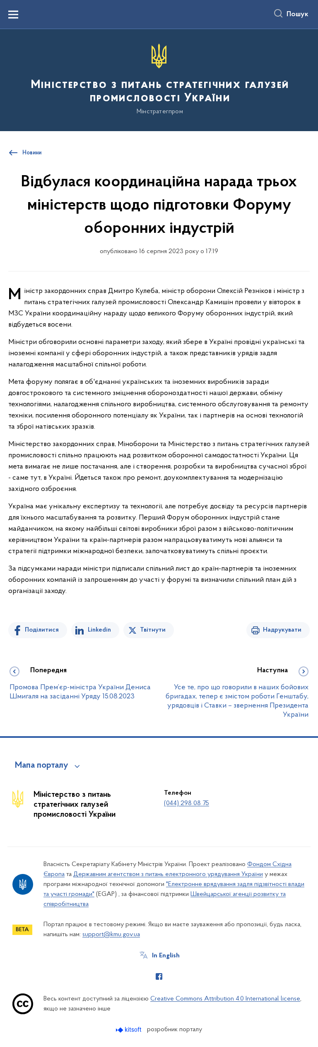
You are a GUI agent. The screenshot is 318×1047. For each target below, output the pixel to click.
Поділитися (42, 630)
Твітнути (153, 630)
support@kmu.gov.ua (111, 934)
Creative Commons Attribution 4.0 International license (225, 999)
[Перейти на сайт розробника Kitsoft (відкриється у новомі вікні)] (129, 1030)
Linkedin (99, 630)
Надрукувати (282, 630)
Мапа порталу (41, 765)
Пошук (297, 14)
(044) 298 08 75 (186, 803)
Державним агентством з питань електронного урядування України (168, 874)
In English (166, 955)
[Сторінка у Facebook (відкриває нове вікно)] (159, 976)
